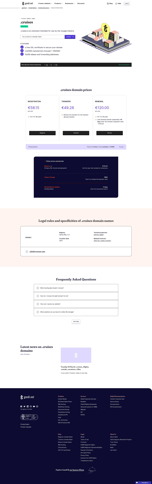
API (82, 412)
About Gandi (114, 437)
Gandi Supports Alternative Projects (121, 439)
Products (58, 3)
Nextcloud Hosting (63, 409)
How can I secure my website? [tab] (50, 304)
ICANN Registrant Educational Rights (91, 447)
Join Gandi (113, 450)
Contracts (84, 442)
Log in (127, 3)
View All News (25, 354)
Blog (111, 3)
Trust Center (114, 442)
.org (47, 64)
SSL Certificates (63, 420)
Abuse (82, 437)
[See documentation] (51, 166)
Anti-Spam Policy (86, 452)
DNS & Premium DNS (64, 422)
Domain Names (33, 8)
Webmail (83, 409)
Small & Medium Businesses (89, 404)
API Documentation (115, 407)
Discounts (81, 3)
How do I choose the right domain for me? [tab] (54, 296)
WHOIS (83, 414)
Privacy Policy (85, 455)
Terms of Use (85, 439)
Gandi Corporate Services (88, 399)
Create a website (44, 3)
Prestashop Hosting (64, 412)
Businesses (69, 3)
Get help (76, 321)
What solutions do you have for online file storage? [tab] (57, 312)
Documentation (114, 404)
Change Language (25, 427)
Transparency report (87, 460)
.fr (51, 64)
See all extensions (124, 64)
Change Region (24, 424)
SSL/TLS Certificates (64, 450)
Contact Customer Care (117, 399)
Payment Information (87, 450)
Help (119, 3)
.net (56, 64)
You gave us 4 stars (26, 409)
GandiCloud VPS (63, 414)
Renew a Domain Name (65, 442)
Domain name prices (43, 8)
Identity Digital (98, 235)
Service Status (114, 401)
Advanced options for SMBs (89, 407)
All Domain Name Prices (65, 401)
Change (121, 147)
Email (59, 417)
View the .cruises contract (102, 241)
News (111, 447)
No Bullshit (113, 445)
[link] (21, 407)
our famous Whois (76, 470)
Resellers (83, 401)
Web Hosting (62, 404)
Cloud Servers (62, 447)
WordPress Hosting (63, 407)
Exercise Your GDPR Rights (88, 458)
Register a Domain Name (65, 437)
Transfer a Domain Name (65, 439)
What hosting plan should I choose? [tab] (52, 288)
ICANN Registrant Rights (88, 445)
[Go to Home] (27, 3)
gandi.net (24, 8)
